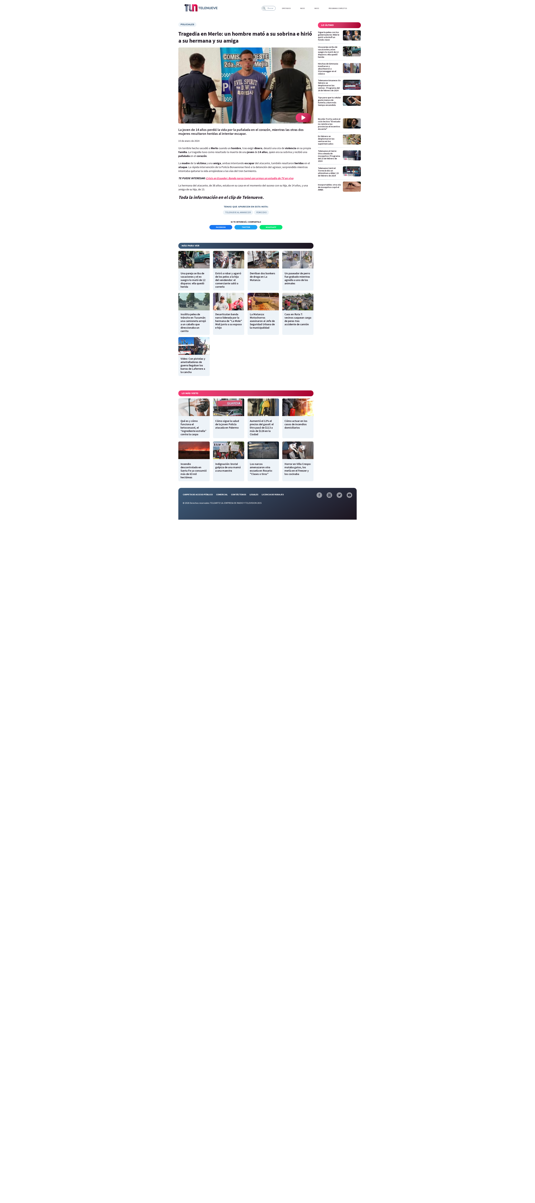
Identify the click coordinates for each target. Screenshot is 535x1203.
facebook (221, 227)
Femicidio (261, 212)
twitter (246, 227)
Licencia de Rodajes (273, 494)
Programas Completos (338, 8)
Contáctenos (238, 494)
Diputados (286, 8)
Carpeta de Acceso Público (198, 494)
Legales (254, 494)
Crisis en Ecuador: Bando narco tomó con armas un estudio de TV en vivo (249, 178)
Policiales (187, 24)
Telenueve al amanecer (238, 212)
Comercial (222, 494)
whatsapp (271, 227)
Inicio (302, 8)
